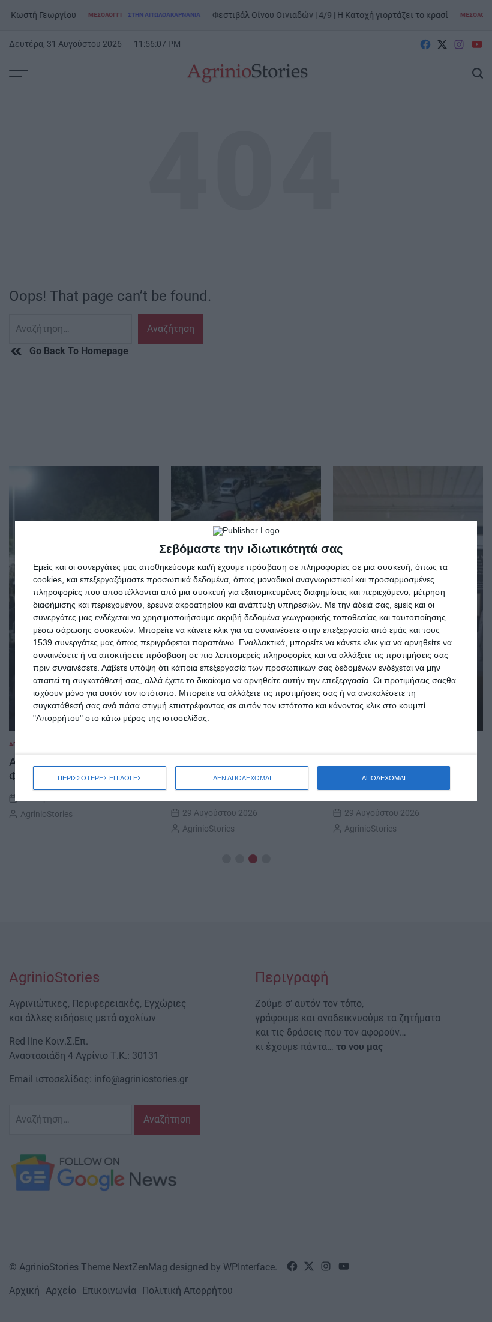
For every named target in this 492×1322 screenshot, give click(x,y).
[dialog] (246, 661)
